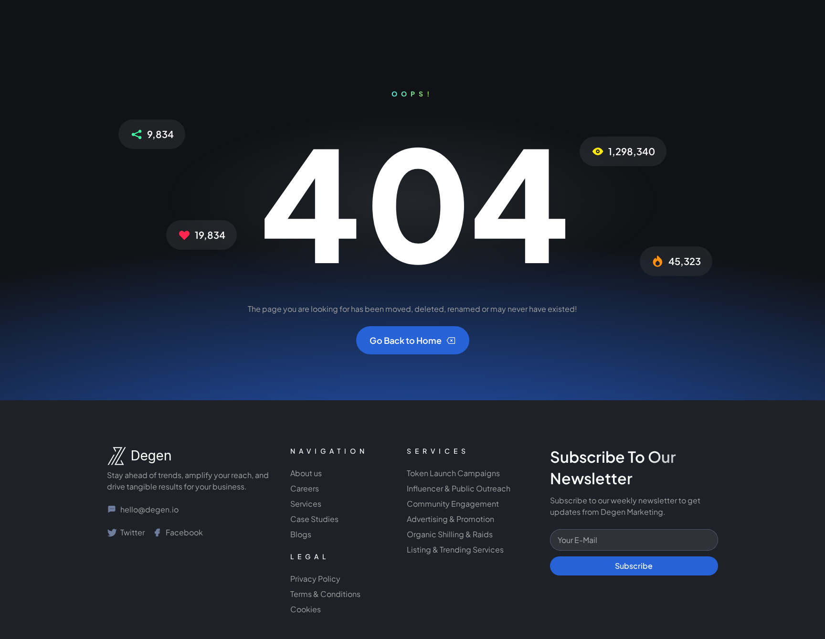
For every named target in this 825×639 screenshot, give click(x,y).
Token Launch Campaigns (453, 473)
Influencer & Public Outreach (458, 488)
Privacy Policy (315, 579)
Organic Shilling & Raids (450, 534)
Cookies (305, 609)
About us (306, 473)
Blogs (300, 534)
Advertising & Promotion (450, 519)
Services (305, 504)
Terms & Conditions (325, 594)
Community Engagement (453, 504)
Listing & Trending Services (455, 549)
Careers (304, 488)
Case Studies (314, 519)
